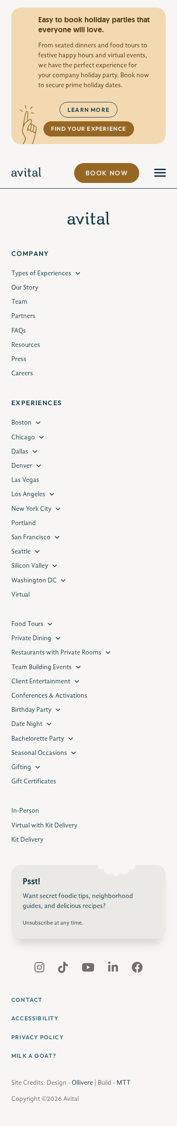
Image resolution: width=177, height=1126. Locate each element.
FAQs (18, 330)
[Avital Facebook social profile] (137, 969)
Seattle (21, 551)
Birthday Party (31, 710)
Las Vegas (25, 480)
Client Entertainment (40, 681)
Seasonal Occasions (39, 753)
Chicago (23, 437)
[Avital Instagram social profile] (40, 969)
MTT (124, 1083)
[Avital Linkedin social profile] (114, 969)
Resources (25, 345)
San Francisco (31, 537)
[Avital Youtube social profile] (89, 969)
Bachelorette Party (37, 739)
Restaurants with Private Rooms (56, 652)
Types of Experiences (41, 273)
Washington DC (34, 580)
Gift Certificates (33, 781)
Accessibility (35, 1018)
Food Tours (27, 624)
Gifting (21, 767)
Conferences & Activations (49, 695)
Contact (26, 999)
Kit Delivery (27, 839)
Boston (21, 422)
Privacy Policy (37, 1037)
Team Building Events (41, 667)
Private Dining (31, 638)
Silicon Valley (29, 566)
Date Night (26, 724)
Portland (23, 523)
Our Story (24, 287)
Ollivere (82, 1083)
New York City (31, 509)
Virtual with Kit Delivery (44, 825)
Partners (23, 316)
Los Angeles (28, 494)
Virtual (20, 594)
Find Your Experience (88, 128)
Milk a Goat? (33, 1055)
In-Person (25, 811)
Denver (21, 466)
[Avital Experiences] (26, 173)
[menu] (160, 173)
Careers (22, 373)
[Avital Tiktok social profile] (64, 969)
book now (106, 173)
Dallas (19, 451)
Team (19, 302)
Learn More (88, 109)
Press (18, 359)
